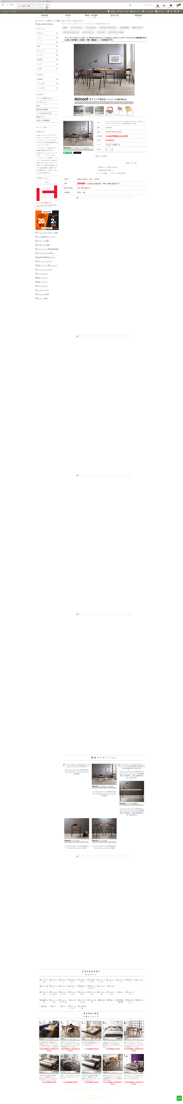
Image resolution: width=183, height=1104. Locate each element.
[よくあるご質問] (142, 11)
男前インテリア (137, 27)
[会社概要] (108, 11)
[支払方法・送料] (117, 11)
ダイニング (40, 51)
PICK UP (40, 33)
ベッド (25, 1)
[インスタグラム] (167, 11)
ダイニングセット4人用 (116, 32)
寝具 (38, 46)
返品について (40, 117)
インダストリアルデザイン (108, 27)
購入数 (99, 149)
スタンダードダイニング (71, 32)
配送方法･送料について (99, 1089)
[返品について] (130, 11)
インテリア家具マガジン (44, 98)
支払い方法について (85, 1089)
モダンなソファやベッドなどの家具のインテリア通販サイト (91, 1097)
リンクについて (41, 102)
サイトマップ (177, 1)
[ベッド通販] (39, 237)
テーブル (40, 55)
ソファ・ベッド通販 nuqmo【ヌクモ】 (89, 1099)
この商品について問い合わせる (107, 167)
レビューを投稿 (103, 173)
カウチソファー (18, 1)
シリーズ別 (40, 88)
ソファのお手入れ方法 (43, 113)
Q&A (38, 106)
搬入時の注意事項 (42, 109)
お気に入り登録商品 (43, 120)
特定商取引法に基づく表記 (72, 1089)
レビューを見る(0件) (118, 173)
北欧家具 (40, 79)
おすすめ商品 (124, 27)
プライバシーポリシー (112, 1089)
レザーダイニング (88, 32)
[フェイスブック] (171, 11)
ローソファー (9, 1)
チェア (39, 64)
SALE (65, 27)
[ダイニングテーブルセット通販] (46, 233)
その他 (39, 68)
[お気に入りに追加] (108, 161)
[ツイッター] (174, 11)
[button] (79, 111)
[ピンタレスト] (177, 11)
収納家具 (40, 59)
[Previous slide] (76, 74)
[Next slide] (131, 74)
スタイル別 (40, 83)
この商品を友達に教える (105, 170)
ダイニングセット (32, 1)
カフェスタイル (91, 27)
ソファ (39, 37)
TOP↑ (180, 1098)
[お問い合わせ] (155, 11)
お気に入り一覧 (131, 163)
